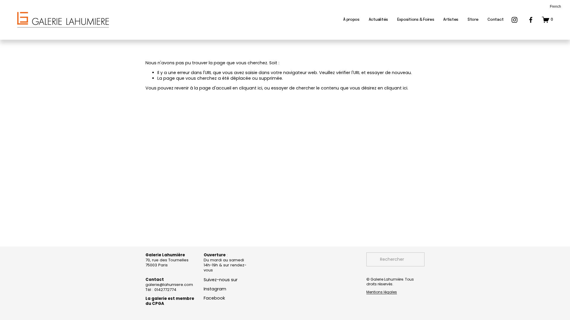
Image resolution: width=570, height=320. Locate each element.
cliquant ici (250, 88)
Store (473, 20)
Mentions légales (381, 292)
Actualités (378, 20)
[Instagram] (514, 19)
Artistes (450, 20)
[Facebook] (530, 19)
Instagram (215, 289)
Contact (495, 20)
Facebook (214, 298)
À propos (351, 20)
